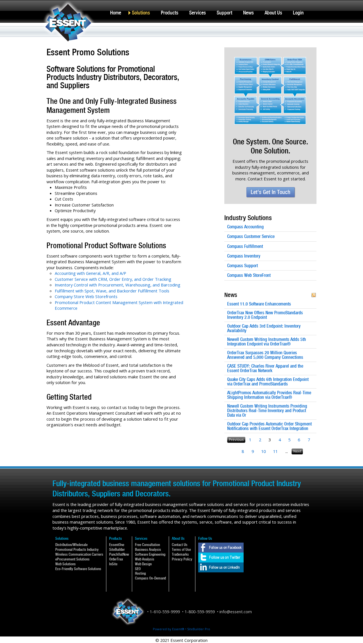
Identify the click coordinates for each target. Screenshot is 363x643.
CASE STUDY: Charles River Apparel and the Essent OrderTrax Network (265, 368)
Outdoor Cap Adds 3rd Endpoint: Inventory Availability (264, 328)
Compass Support (242, 265)
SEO (138, 569)
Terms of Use (181, 549)
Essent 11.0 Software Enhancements (259, 304)
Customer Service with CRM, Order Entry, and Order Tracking (113, 279)
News (248, 13)
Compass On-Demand (150, 578)
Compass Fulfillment (245, 246)
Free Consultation (147, 545)
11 (275, 451)
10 (263, 451)
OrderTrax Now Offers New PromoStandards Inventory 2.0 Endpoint (265, 315)
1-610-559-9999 (165, 611)
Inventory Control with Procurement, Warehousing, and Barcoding (117, 285)
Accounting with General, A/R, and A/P (90, 273)
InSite (113, 564)
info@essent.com (236, 611)
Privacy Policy (182, 559)
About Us (273, 13)
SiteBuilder (117, 549)
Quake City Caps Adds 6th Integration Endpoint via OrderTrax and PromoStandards (268, 381)
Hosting (140, 573)
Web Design (143, 564)
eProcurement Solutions (72, 559)
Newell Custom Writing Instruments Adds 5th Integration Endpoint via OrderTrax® (266, 341)
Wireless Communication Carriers (79, 554)
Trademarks (180, 554)
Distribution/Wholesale (71, 545)
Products (169, 13)
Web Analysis (144, 559)
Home (115, 13)
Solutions (141, 13)
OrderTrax (116, 559)
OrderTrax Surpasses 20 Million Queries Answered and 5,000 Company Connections (265, 355)
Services (197, 13)
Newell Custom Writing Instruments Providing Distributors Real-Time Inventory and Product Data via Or (267, 411)
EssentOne (116, 545)
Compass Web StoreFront (249, 275)
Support (224, 13)
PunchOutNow (119, 554)
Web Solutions (65, 564)
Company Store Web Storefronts (86, 296)
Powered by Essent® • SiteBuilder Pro (181, 629)
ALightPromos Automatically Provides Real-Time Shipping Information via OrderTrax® (269, 395)
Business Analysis (148, 549)
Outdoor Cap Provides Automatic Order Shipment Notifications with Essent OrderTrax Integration (269, 426)
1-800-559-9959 (200, 611)
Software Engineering (150, 554)
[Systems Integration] (271, 54)
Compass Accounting (245, 226)
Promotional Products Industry (77, 549)
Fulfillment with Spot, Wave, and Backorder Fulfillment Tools (112, 291)
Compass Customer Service (251, 236)
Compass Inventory (243, 256)
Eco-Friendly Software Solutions (78, 569)
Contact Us (179, 545)
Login (298, 13)
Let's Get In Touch (270, 192)
